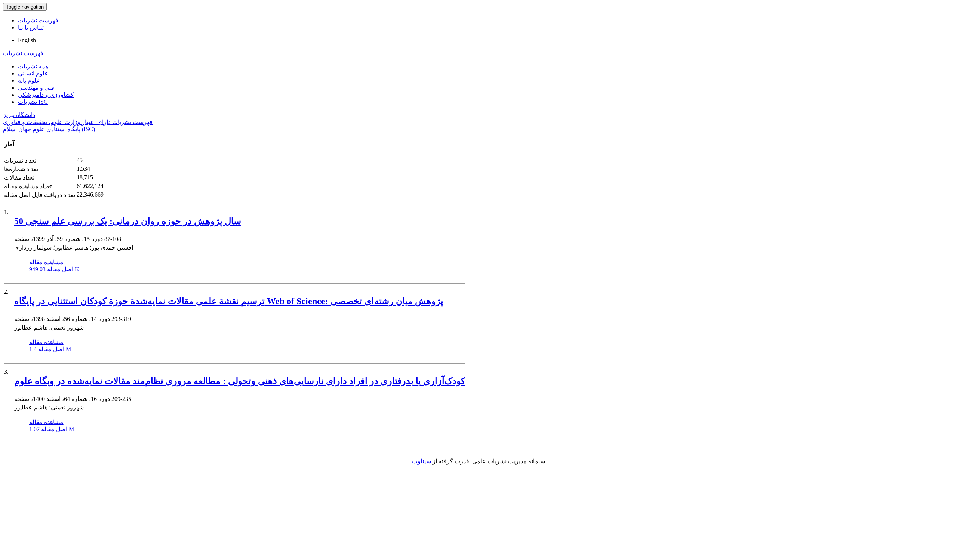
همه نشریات (33, 66)
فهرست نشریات (38, 20)
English (27, 40)
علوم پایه (29, 80)
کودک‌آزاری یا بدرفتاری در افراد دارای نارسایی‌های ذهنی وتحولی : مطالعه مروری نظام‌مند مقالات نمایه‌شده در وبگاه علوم (239, 381)
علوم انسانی (33, 73)
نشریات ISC (33, 102)
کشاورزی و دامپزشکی (46, 95)
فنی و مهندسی (36, 87)
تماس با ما (31, 27)
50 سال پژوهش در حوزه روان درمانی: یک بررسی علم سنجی (127, 221)
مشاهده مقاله (46, 262)
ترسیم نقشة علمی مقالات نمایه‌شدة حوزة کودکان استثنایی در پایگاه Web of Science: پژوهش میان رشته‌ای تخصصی (228, 301)
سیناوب (421, 461)
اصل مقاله (54, 269)
